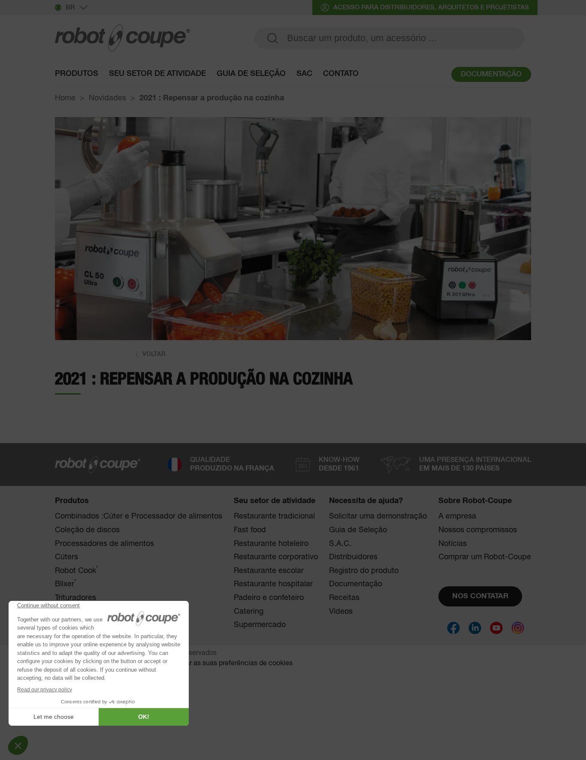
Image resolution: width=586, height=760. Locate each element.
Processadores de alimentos (104, 544)
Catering (248, 611)
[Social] (453, 627)
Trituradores (75, 598)
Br (70, 7)
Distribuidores (353, 557)
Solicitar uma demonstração (378, 516)
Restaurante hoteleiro (271, 544)
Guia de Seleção (358, 530)
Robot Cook (76, 571)
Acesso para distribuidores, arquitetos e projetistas (431, 7)
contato (341, 74)
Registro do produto (364, 571)
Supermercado (260, 625)
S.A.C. (340, 544)
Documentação (355, 584)
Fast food (250, 530)
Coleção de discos (87, 530)
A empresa (457, 516)
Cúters (66, 557)
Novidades (107, 98)
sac (304, 74)
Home (65, 98)
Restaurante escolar (269, 571)
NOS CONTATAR (480, 596)
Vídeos (341, 611)
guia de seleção (251, 74)
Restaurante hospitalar (273, 584)
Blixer (65, 584)
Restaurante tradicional (274, 516)
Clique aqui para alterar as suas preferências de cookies (206, 663)
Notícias (452, 544)
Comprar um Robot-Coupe (484, 557)
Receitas (344, 598)
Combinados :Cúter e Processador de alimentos (138, 516)
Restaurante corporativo (276, 557)
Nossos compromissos (477, 530)
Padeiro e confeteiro (269, 598)
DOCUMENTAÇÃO (491, 74)
